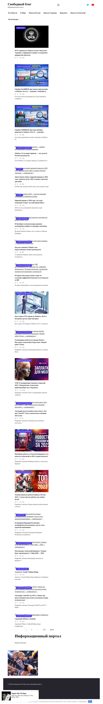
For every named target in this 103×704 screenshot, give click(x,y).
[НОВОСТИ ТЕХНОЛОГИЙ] (31, 85)
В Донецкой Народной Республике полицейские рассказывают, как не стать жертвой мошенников (30, 525)
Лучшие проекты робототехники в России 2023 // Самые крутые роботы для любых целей (30, 497)
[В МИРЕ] (31, 173)
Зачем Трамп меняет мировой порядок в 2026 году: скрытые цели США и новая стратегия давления (31, 179)
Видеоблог (63, 13)
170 (44, 629)
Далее (52, 629)
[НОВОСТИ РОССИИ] (31, 220)
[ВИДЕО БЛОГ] (31, 46)
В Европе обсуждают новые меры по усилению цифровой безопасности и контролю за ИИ (31, 278)
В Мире (23, 13)
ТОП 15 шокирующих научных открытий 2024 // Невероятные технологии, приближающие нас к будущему (30, 385)
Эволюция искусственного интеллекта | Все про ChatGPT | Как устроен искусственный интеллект (31, 413)
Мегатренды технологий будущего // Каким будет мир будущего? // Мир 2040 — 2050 (30, 552)
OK (90, 701)
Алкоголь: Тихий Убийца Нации (26, 572)
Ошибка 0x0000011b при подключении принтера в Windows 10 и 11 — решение (29, 131)
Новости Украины (50, 13)
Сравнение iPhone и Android (25, 619)
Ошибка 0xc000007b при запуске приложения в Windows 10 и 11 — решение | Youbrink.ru (31, 90)
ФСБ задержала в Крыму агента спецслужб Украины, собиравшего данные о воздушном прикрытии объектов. (31, 53)
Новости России (34, 13)
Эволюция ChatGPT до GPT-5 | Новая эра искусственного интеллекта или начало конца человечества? (31, 598)
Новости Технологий (77, 13)
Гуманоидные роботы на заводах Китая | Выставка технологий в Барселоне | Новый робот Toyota (30, 342)
